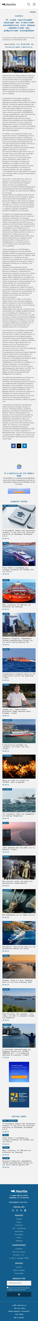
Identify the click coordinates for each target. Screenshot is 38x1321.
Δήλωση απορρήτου (14, 1311)
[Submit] (19, 1294)
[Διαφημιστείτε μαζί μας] (19, 491)
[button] (13, 446)
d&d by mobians (19, 1317)
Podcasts (19, 1241)
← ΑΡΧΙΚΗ (32, 12)
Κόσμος (19, 1222)
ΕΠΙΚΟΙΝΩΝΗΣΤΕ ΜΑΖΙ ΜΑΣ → (19, 1202)
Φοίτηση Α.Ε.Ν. (19, 1255)
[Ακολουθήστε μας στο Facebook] (17, 1210)
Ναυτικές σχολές (19, 1252)
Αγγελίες (19, 1267)
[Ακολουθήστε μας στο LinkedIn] (25, 1210)
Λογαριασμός (19, 1273)
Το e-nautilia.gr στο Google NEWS (19, 474)
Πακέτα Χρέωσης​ (19, 1270)
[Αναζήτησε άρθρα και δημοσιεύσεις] (28, 4)
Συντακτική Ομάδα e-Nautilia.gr (19, 47)
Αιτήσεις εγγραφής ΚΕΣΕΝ (19, 1258)
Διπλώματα (19, 1249)
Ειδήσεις (19, 16)
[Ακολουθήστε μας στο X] (21, 1210)
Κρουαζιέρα (19, 1231)
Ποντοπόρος (19, 1234)
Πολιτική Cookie (19, 1308)
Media (19, 1238)
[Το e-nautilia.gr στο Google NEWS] (19, 466)
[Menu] (34, 4)
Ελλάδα (19, 1219)
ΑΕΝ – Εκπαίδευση (19, 1228)
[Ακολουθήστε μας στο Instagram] (13, 1210)
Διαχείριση (25, 1311)
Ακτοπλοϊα (19, 1225)
